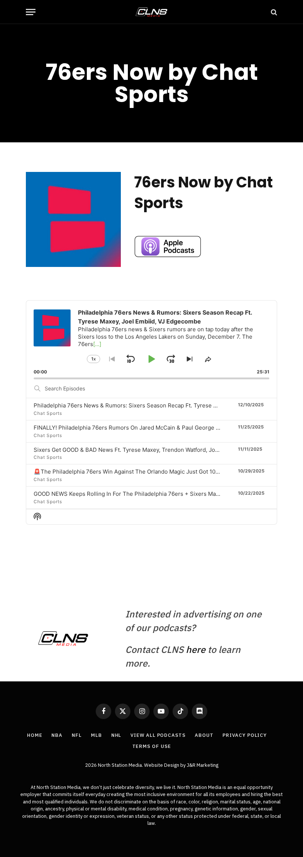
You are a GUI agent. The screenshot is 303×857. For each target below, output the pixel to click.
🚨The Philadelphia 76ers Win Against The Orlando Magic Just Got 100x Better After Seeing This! (161, 471)
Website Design (162, 765)
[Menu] (30, 12)
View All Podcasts (157, 735)
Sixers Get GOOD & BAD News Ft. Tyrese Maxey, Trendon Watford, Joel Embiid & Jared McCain (158, 449)
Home (34, 735)
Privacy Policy (244, 735)
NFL (77, 735)
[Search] (273, 12)
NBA (56, 735)
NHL (116, 735)
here (195, 649)
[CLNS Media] (151, 12)
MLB (96, 735)
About (204, 735)
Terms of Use (151, 746)
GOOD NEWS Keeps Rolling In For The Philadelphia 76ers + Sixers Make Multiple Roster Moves (158, 493)
